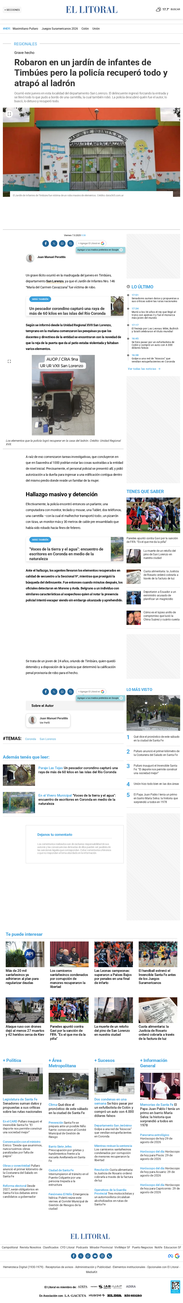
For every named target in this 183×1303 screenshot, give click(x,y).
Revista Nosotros (30, 1247)
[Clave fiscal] (175, 1292)
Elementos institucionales (129, 1267)
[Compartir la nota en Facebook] (46, 243)
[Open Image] (9, 114)
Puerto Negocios (142, 1247)
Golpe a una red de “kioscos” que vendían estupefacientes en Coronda (153, 358)
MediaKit (91, 1272)
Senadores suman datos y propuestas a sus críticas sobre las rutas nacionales (155, 298)
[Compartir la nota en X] (54, 243)
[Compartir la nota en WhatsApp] (62, 243)
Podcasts (82, 1247)
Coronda (30, 739)
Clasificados (50, 1247)
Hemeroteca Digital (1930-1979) (23, 1267)
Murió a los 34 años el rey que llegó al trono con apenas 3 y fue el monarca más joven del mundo (154, 313)
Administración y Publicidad (93, 1267)
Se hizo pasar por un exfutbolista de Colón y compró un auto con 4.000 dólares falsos (153, 343)
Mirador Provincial (101, 1247)
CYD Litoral (67, 1247)
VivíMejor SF (122, 1247)
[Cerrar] (121, 250)
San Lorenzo (55, 281)
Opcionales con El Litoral (163, 1267)
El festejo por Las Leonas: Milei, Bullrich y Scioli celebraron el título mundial (155, 328)
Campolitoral (10, 1247)
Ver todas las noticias (142, 368)
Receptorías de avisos (59, 1267)
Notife (158, 1247)
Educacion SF (172, 1247)
